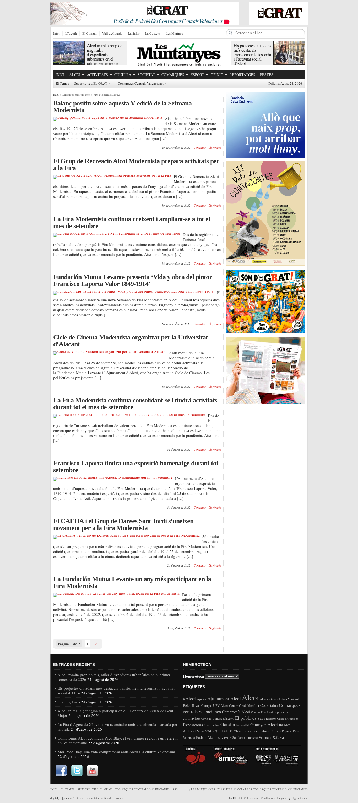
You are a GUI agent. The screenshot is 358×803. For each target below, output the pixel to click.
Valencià (265, 737)
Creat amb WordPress (260, 798)
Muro (200, 731)
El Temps (62, 84)
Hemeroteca (193, 676)
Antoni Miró (286, 699)
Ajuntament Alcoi (224, 699)
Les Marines (174, 33)
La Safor (133, 33)
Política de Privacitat (84, 798)
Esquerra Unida (275, 718)
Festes (266, 74)
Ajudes (201, 699)
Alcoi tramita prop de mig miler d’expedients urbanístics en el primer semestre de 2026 (104, 56)
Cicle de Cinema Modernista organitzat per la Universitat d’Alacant (130, 340)
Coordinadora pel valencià (276, 712)
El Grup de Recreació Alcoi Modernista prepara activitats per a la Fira (136, 164)
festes (207, 725)
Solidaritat (239, 737)
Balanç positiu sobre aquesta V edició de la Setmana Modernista (122, 106)
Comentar (199, 147)
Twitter (76, 770)
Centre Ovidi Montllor (244, 705)
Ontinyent (266, 731)
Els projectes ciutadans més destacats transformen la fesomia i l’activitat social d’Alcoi (252, 54)
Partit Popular (283, 731)
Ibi (281, 724)
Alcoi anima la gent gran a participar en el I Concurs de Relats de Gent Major (115, 713)
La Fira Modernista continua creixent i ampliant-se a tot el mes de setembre (131, 222)
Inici (56, 33)
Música (209, 731)
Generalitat (242, 725)
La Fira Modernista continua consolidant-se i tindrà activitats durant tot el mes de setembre (135, 403)
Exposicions (193, 724)
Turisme (253, 738)
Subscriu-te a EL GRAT (90, 84)
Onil (255, 731)
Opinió (217, 74)
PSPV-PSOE (223, 738)
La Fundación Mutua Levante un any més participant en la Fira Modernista (132, 582)
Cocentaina (269, 705)
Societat (146, 74)
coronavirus (191, 718)
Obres (238, 731)
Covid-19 (206, 718)
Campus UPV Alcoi (214, 705)
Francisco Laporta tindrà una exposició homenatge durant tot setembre (135, 466)
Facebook (61, 770)
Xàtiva (278, 737)
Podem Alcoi (205, 737)
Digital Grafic (299, 798)
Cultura (122, 74)
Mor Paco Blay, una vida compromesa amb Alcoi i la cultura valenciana (116, 751)
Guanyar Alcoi (264, 724)
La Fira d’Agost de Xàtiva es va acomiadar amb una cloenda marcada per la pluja (117, 727)
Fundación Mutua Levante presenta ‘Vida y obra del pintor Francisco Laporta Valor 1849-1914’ (132, 280)
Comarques (172, 74)
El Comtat (89, 33)
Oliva (247, 731)
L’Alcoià (71, 33)
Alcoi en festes (269, 699)
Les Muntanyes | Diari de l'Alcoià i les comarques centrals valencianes (248, 789)
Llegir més (215, 147)
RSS (175, 789)
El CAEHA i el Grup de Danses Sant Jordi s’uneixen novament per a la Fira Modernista (123, 524)
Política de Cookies (111, 798)
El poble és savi (250, 718)
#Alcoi (189, 698)
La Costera (152, 33)
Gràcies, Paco (69, 701)
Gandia (227, 724)
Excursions (291, 718)
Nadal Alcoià (224, 731)
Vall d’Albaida (112, 33)
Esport (197, 74)
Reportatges (242, 74)
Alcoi (74, 74)
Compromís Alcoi (236, 711)
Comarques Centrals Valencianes (141, 84)
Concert (255, 712)
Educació (228, 718)
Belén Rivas (191, 705)
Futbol (215, 725)
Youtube (92, 770)
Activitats (97, 74)
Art (297, 699)
